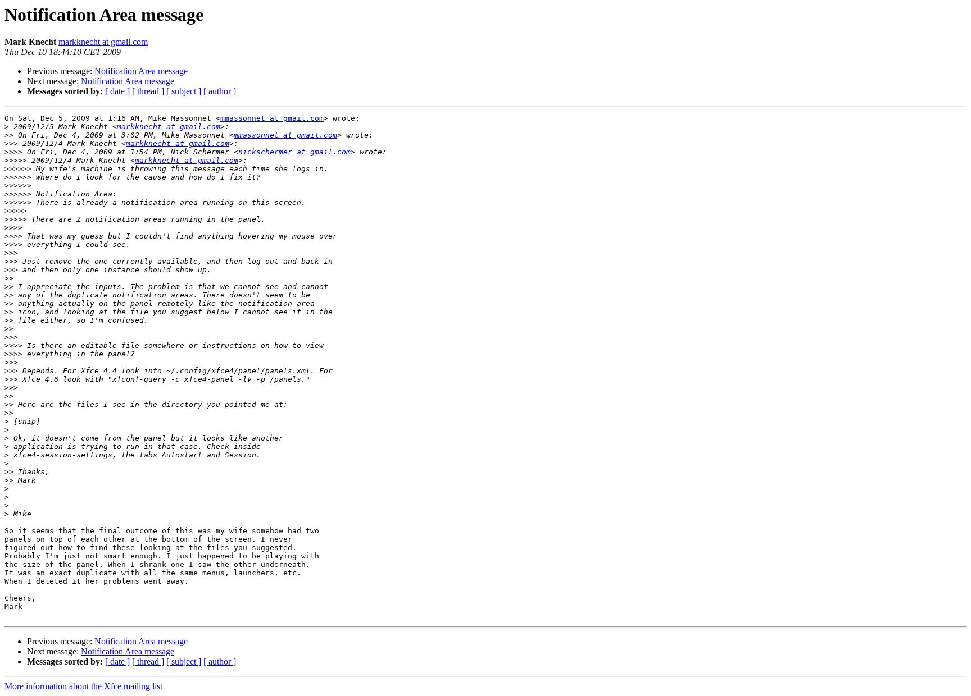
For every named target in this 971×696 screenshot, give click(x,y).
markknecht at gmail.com (103, 42)
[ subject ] (183, 91)
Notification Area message (141, 71)
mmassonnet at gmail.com (272, 118)
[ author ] (219, 91)
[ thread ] (148, 91)
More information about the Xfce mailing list (83, 686)
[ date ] (117, 91)
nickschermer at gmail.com (294, 152)
